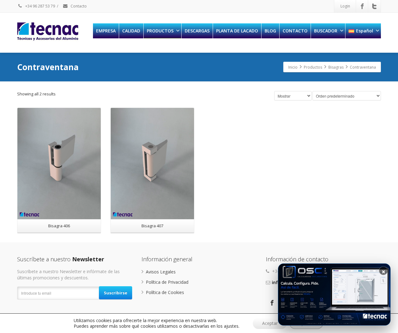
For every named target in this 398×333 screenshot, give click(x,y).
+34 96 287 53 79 (39, 6)
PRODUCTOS (160, 31)
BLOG (270, 31)
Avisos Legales (161, 272)
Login (345, 6)
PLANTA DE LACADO (237, 31)
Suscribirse (115, 293)
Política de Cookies (165, 292)
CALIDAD (131, 31)
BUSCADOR (325, 31)
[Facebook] (362, 6)
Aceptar (270, 323)
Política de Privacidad (167, 282)
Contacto (78, 6)
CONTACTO (295, 31)
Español (364, 31)
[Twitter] (374, 6)
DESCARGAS (197, 31)
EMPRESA (106, 31)
